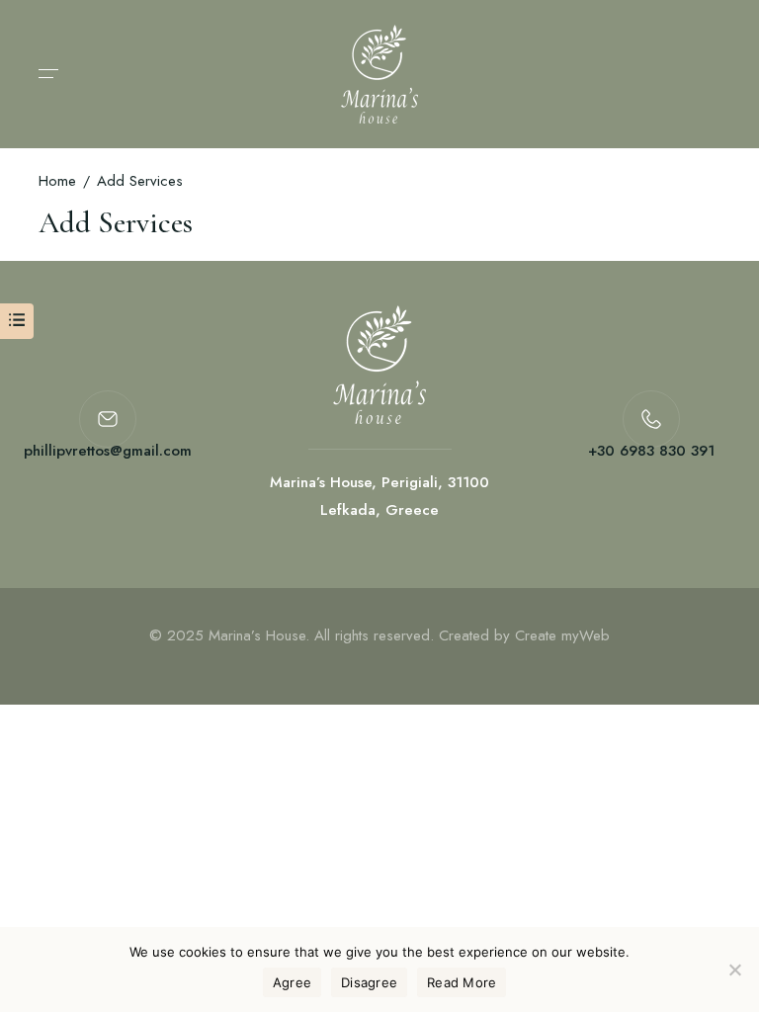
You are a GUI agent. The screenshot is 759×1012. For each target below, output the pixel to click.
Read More (461, 982)
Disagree (369, 982)
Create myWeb (562, 635)
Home (57, 181)
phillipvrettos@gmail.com (108, 451)
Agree (292, 982)
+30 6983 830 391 (651, 451)
